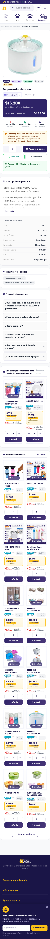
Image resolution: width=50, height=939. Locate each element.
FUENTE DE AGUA (11, 793)
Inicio (2, 27)
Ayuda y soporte (11, 900)
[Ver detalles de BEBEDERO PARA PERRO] (13, 470)
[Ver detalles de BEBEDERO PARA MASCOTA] (13, 595)
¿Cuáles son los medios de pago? (22, 356)
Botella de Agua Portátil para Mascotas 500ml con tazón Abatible (35, 550)
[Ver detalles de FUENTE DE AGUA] (13, 779)
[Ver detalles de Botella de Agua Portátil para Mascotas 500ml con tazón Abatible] (36, 534)
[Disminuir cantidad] (6, 149)
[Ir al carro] (38, 8)
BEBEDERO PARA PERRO (11, 485)
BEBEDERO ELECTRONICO (33, 609)
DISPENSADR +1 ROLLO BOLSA (11, 402)
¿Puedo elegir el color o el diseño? (22, 317)
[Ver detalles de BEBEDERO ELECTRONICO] (36, 595)
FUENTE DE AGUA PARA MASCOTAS (34, 794)
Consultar (15, 157)
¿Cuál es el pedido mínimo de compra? (20, 346)
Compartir (37, 157)
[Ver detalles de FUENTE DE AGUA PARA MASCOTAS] (36, 779)
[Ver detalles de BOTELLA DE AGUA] (36, 470)
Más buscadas (10, 890)
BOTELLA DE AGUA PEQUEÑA (12, 732)
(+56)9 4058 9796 (12, 2)
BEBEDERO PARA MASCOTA (11, 609)
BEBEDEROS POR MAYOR (15, 278)
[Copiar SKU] (19, 95)
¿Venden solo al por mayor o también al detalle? (19, 336)
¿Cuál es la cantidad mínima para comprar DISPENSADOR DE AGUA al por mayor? (22, 306)
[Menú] (45, 8)
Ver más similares (26, 834)
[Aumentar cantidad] (19, 149)
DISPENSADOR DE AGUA (12, 548)
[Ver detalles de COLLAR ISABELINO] (34, 389)
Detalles (14, 396)
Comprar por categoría (15, 880)
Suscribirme (39, 927)
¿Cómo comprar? (14, 326)
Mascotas (8, 27)
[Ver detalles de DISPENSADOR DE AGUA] (13, 534)
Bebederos (16, 27)
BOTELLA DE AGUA (35, 484)
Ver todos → (42, 455)
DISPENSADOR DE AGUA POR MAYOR (19, 283)
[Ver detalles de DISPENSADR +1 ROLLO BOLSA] (13, 389)
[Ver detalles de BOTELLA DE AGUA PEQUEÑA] (13, 718)
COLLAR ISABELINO (34, 401)
